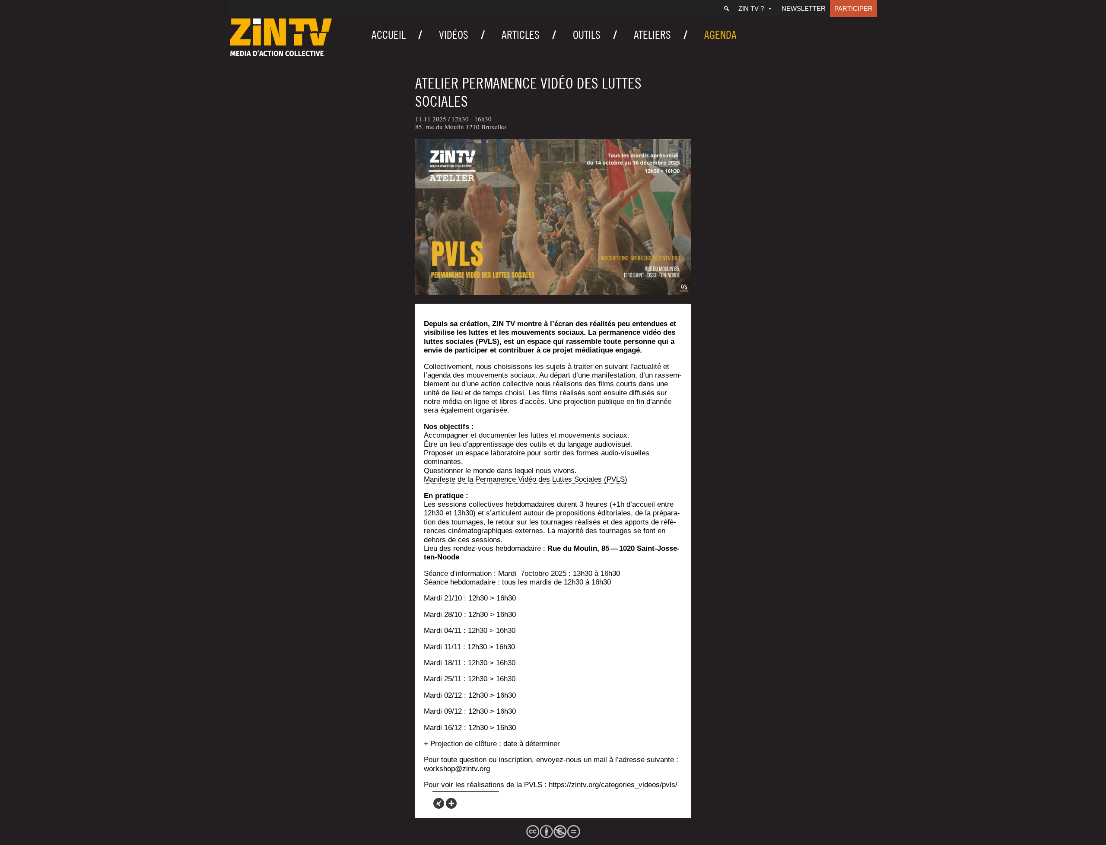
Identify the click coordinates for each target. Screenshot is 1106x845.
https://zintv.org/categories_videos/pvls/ (613, 785)
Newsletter (804, 8)
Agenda (720, 34)
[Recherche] (726, 8)
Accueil (389, 34)
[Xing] (438, 803)
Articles (521, 34)
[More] (451, 803)
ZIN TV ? (751, 8)
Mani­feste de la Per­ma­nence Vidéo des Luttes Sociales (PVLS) (525, 479)
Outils (587, 34)
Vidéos (453, 34)
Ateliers (652, 34)
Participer (853, 8)
